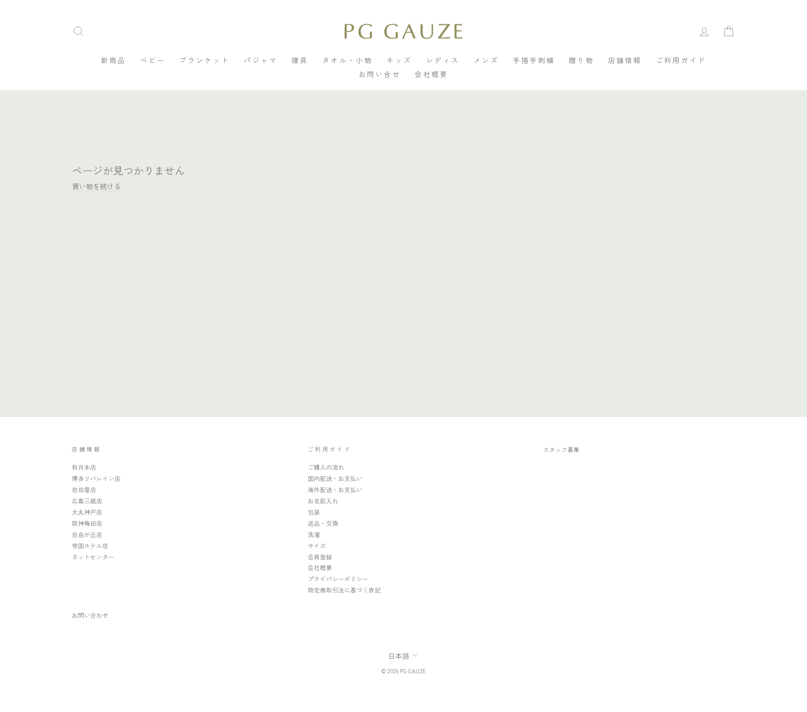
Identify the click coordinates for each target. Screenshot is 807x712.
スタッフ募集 (561, 449)
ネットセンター (93, 556)
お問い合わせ (90, 615)
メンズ (486, 60)
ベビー (152, 60)
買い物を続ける (96, 186)
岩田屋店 (84, 489)
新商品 (113, 60)
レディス (443, 60)
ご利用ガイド (681, 60)
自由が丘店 (87, 534)
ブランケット (204, 60)
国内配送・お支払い (335, 478)
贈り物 (581, 60)
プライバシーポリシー (338, 578)
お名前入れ (323, 500)
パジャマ (260, 60)
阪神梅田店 (87, 523)
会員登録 (320, 556)
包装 (314, 512)
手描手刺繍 (534, 60)
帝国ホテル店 (90, 545)
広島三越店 (87, 500)
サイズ (317, 545)
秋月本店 (84, 467)
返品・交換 (323, 523)
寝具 (299, 60)
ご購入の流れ (326, 467)
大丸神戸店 (87, 512)
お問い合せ (380, 74)
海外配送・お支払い (335, 489)
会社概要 (431, 74)
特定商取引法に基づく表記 (344, 589)
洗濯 (314, 534)
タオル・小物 (347, 60)
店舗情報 (625, 60)
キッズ (399, 60)
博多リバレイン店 (96, 478)
